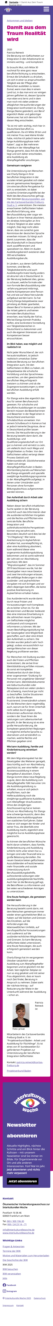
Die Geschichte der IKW (15, 1260)
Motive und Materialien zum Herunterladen (26, 1255)
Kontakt (20, 1305)
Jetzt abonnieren (23, 1181)
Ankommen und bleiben (20, 20)
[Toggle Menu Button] (46, 9)
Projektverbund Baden (19, 1070)
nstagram (12, 1291)
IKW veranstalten (12, 1273)
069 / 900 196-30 (15, 1221)
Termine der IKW (12, 1251)
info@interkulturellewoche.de (18, 1229)
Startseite (13, 2)
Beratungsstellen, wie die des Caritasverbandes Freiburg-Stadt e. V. (26, 202)
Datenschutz (40, 1298)
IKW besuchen (10, 1269)
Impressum (8, 1305)
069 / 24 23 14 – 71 (17, 1224)
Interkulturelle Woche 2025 (18, 1298)
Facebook (11, 1285)
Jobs (5, 1278)
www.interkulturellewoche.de (18, 1232)
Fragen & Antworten (13, 1246)
